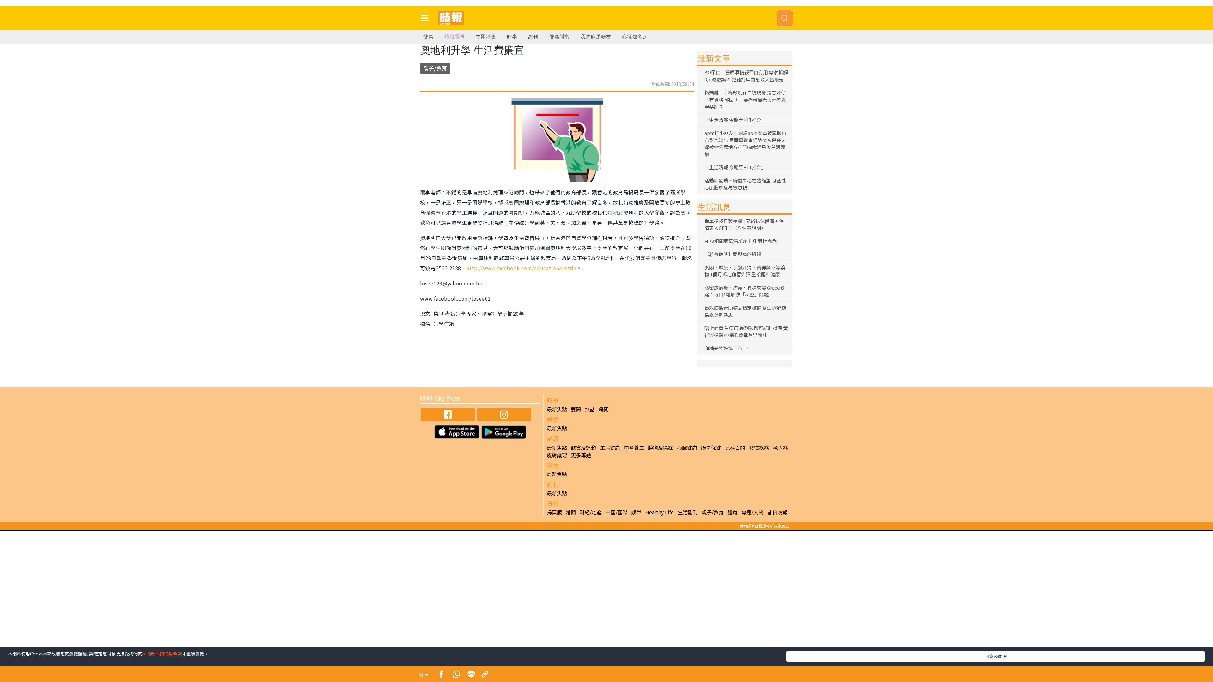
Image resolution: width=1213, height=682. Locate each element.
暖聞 (604, 409)
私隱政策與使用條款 (162, 653)
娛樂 (636, 512)
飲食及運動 (583, 447)
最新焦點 (557, 409)
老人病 (780, 447)
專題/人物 (752, 512)
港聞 (571, 512)
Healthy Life (659, 512)
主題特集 (486, 36)
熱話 (590, 409)
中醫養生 (634, 447)
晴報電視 (454, 36)
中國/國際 (617, 512)
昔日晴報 (777, 512)
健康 (428, 36)
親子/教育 (435, 68)
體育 (732, 512)
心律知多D (634, 36)
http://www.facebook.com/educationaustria (521, 268)
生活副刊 (688, 512)
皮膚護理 (557, 455)
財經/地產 (591, 512)
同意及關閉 (996, 656)
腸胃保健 (711, 447)
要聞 (576, 409)
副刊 (533, 36)
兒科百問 (735, 447)
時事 (512, 36)
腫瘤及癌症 (660, 447)
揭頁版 (554, 512)
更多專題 (581, 455)
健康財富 (559, 36)
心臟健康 (687, 447)
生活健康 (610, 447)
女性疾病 (759, 447)
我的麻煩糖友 (596, 36)
